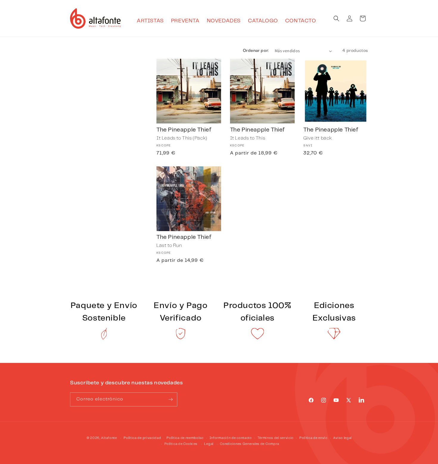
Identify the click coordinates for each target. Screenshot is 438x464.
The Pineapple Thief (183, 130)
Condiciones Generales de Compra (249, 444)
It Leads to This (247, 138)
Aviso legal (342, 438)
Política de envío (313, 438)
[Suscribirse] (170, 399)
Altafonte (109, 438)
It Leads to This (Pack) (181, 138)
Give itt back (317, 138)
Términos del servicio (275, 438)
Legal (208, 444)
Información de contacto (230, 438)
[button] (336, 18)
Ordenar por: (256, 51)
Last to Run (169, 245)
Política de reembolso (185, 438)
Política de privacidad (142, 438)
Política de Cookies (181, 444)
